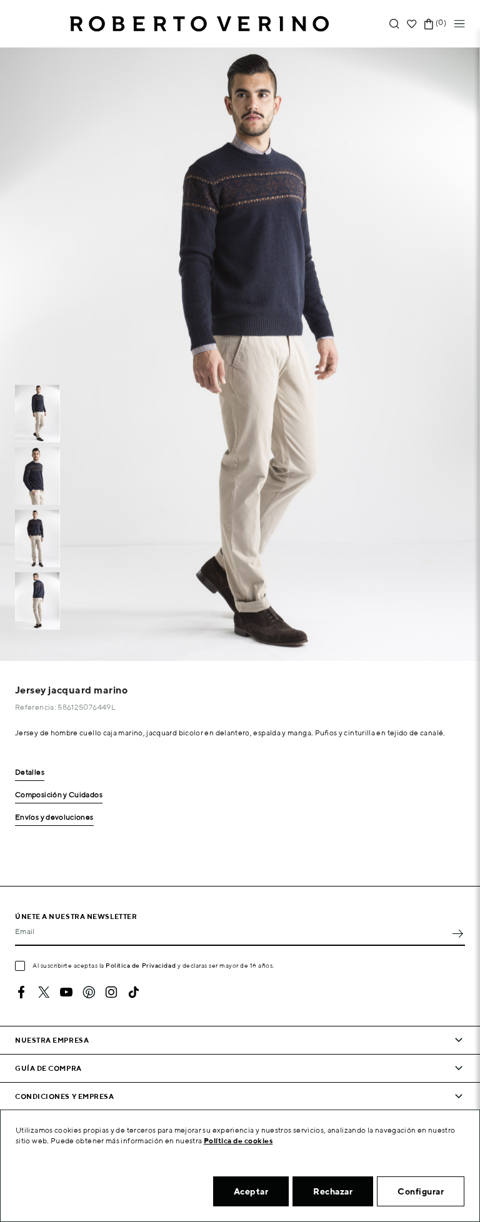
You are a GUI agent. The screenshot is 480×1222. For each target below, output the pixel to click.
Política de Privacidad (141, 965)
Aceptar (251, 1191)
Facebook (21, 992)
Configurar (421, 1191)
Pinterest (88, 992)
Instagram (111, 992)
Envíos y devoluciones (54, 817)
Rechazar (332, 1191)
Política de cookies (238, 1140)
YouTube (66, 992)
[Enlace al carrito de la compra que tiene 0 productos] (428, 24)
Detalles (29, 772)
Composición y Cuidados (58, 795)
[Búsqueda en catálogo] (394, 24)
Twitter (44, 992)
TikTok (134, 992)
